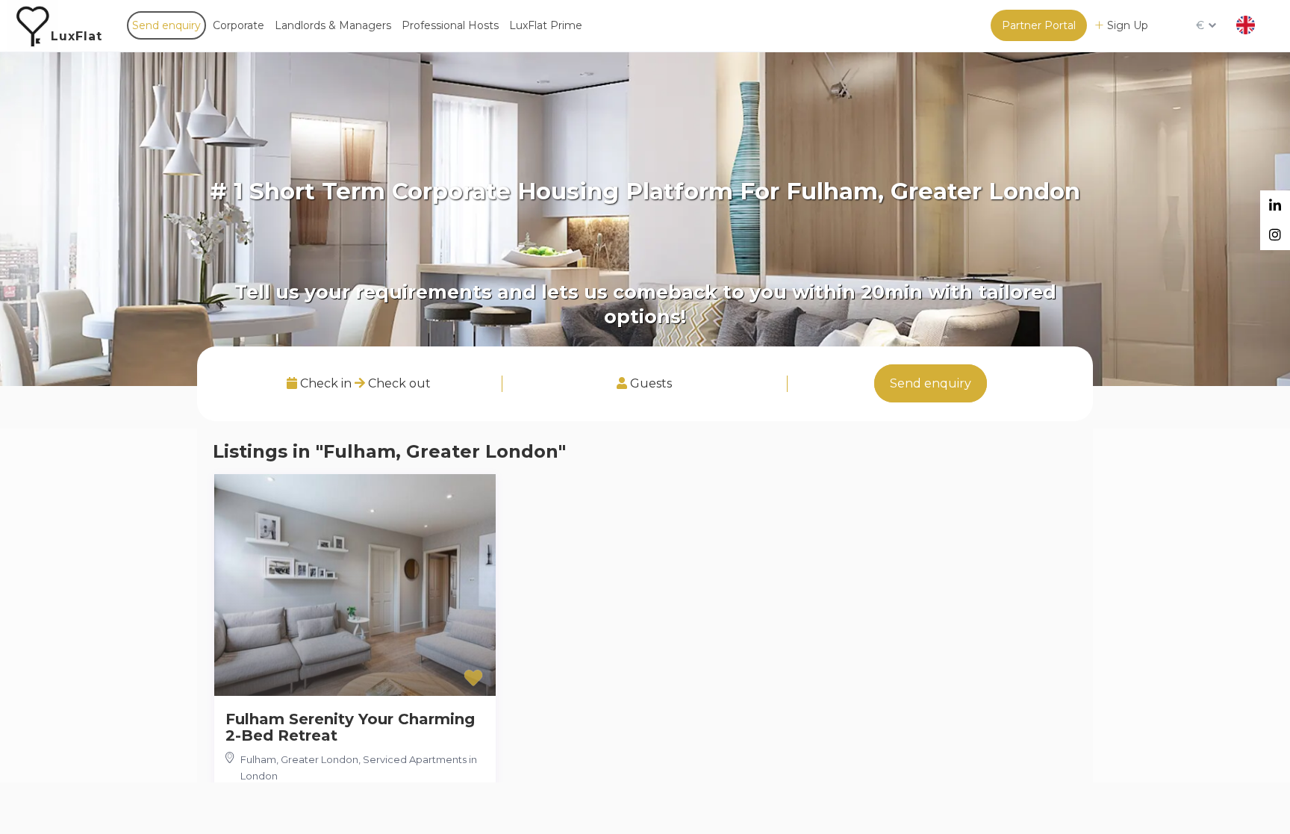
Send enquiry (166, 25)
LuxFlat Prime (545, 25)
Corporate (238, 25)
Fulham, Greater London (299, 759)
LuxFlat (76, 36)
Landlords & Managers (333, 25)
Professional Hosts (450, 25)
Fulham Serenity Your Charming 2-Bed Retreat (350, 727)
